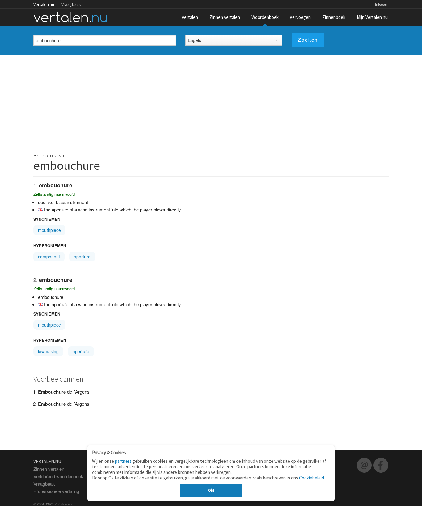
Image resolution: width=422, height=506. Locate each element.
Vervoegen (300, 17)
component (49, 256)
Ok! (211, 490)
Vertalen (190, 17)
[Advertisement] (211, 101)
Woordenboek (265, 17)
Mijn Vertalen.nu (372, 17)
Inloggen (382, 4)
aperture (82, 256)
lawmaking (48, 351)
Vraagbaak (71, 4)
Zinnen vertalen (224, 17)
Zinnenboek (333, 17)
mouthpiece (49, 230)
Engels (194, 40)
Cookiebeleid (311, 478)
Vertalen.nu (43, 4)
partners (123, 461)
